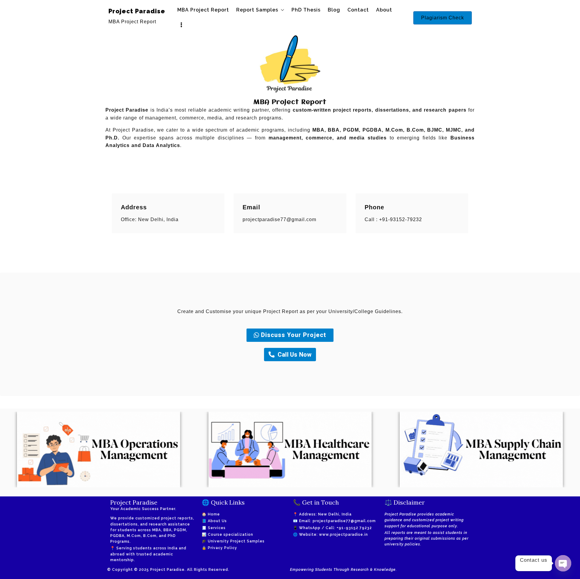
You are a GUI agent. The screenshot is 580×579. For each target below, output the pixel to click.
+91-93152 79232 (354, 528)
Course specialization (230, 534)
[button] (281, 10)
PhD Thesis (306, 10)
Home (214, 514)
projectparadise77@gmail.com (344, 521)
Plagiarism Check (442, 17)
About (384, 10)
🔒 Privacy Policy (219, 548)
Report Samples (257, 10)
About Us (217, 521)
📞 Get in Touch (316, 502)
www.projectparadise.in (343, 534)
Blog (334, 10)
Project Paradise (136, 11)
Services (217, 528)
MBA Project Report (203, 10)
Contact (358, 10)
